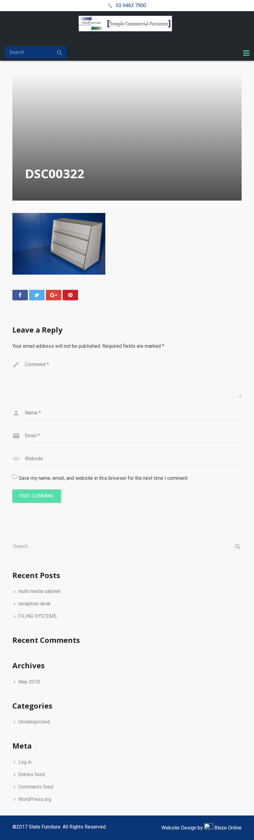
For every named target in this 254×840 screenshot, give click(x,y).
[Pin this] (70, 295)
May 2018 (29, 682)
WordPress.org (34, 799)
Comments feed (35, 787)
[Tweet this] (37, 295)
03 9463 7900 (131, 5)
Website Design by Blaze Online (201, 828)
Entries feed (31, 774)
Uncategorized (34, 722)
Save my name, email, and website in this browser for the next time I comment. (103, 478)
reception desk (34, 604)
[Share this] (20, 295)
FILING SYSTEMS (37, 616)
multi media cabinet (39, 591)
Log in (25, 762)
